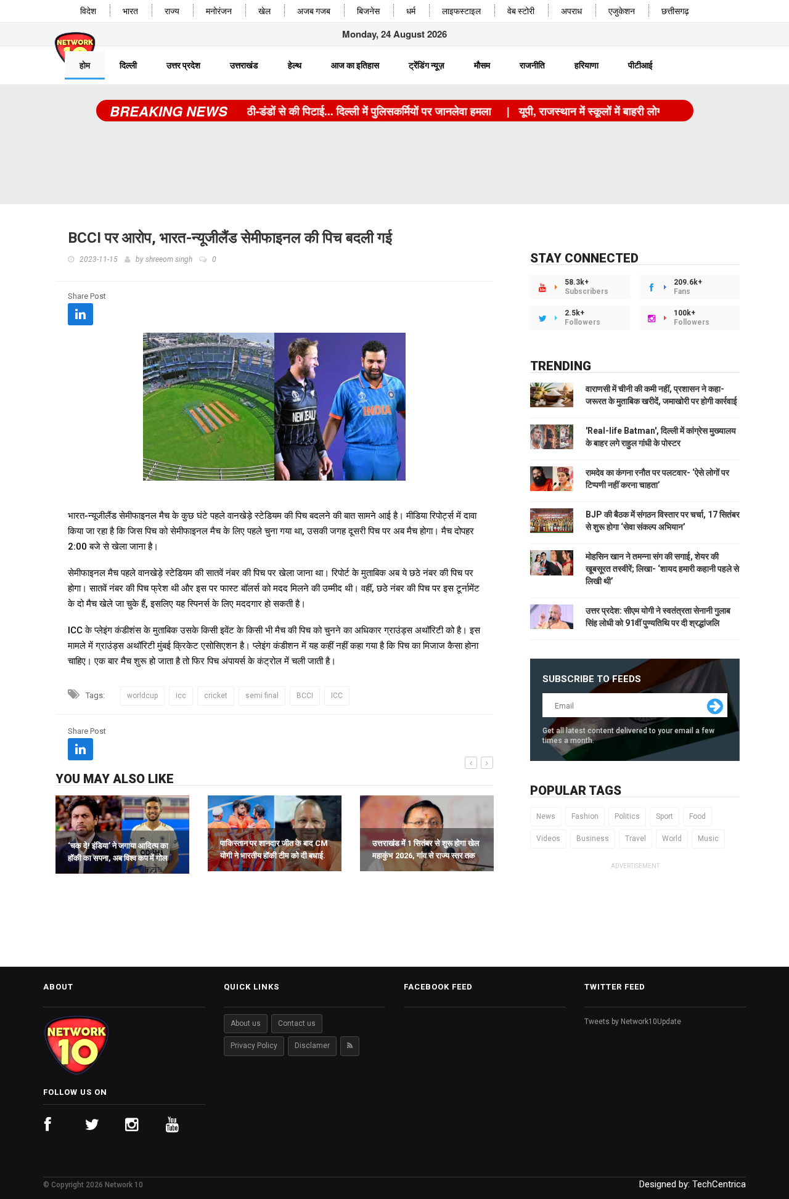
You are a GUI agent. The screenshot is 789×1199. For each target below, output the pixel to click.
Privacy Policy (254, 1045)
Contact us (297, 1023)
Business (592, 838)
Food (697, 816)
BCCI (304, 695)
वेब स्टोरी (520, 11)
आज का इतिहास (355, 65)
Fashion (585, 816)
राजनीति (532, 65)
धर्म (410, 11)
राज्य (172, 11)
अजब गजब (313, 11)
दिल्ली (128, 65)
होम (85, 65)
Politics (627, 816)
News (545, 816)
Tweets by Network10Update (632, 1021)
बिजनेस (368, 11)
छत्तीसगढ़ (675, 11)
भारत (130, 11)
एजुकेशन (621, 11)
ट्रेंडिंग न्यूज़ (426, 65)
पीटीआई (640, 65)
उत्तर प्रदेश (183, 65)
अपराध (571, 11)
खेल (264, 11)
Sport (664, 816)
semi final (262, 695)
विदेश (88, 11)
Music (708, 838)
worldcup (142, 695)
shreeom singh (168, 259)
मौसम (482, 65)
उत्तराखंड (244, 65)
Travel (635, 838)
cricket (215, 695)
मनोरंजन (219, 11)
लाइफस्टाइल (461, 11)
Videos (548, 838)
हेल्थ (294, 65)
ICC (337, 695)
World (672, 838)
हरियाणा (586, 65)
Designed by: (692, 1184)
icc (181, 695)
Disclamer (312, 1045)
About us (246, 1023)
